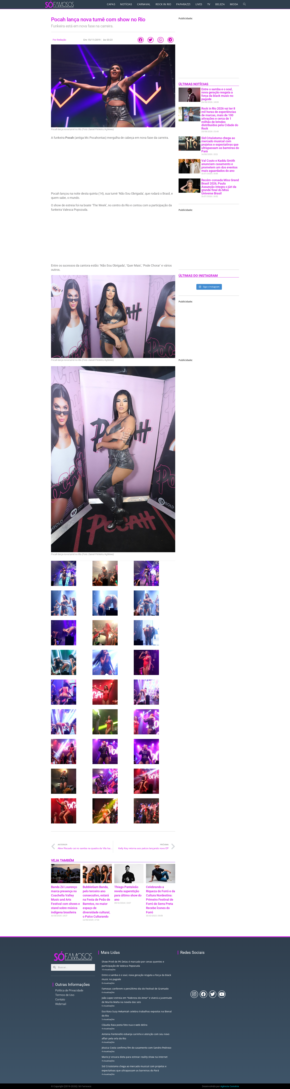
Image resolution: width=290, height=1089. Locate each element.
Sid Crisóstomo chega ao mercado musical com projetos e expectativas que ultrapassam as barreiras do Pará (220, 144)
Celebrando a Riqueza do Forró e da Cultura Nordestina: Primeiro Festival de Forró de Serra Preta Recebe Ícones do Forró (160, 899)
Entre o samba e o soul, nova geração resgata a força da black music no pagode (217, 94)
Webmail (60, 1004)
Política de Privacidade (69, 990)
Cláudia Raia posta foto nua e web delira (124, 1024)
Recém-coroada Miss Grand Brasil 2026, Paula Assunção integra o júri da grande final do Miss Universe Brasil (220, 186)
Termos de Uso (64, 995)
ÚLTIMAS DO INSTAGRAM (198, 276)
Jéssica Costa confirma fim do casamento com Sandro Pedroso (136, 1047)
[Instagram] (194, 994)
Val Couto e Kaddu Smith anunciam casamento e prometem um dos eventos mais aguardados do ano (219, 165)
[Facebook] (203, 994)
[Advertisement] (113, 166)
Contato (60, 999)
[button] (141, 40)
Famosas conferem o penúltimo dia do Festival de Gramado (135, 988)
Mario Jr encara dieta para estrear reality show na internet (134, 1056)
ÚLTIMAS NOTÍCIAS (193, 84)
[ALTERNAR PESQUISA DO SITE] (244, 4)
